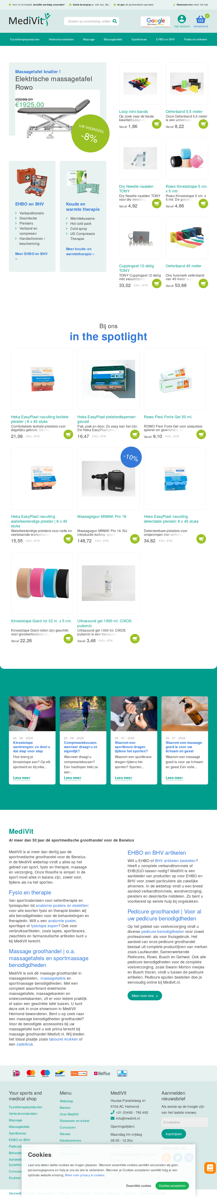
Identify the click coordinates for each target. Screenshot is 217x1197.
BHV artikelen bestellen (175, 860)
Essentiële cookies (138, 1185)
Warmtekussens (82, 218)
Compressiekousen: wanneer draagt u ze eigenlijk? (80, 746)
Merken (65, 1107)
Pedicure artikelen (195, 39)
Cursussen (67, 1127)
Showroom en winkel (74, 1120)
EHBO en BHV (165, 39)
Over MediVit (69, 1114)
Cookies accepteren (172, 1185)
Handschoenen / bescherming (32, 241)
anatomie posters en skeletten (62, 905)
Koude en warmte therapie (83, 206)
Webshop (66, 1101)
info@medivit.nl (128, 1118)
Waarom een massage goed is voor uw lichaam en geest (184, 746)
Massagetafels (113, 39)
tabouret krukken (63, 1039)
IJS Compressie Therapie (82, 236)
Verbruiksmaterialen (61, 39)
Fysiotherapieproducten (24, 39)
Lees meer (21, 777)
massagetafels (53, 978)
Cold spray (78, 228)
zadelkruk (25, 1044)
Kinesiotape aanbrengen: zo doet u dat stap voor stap (31, 746)
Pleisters (26, 223)
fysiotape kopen (44, 925)
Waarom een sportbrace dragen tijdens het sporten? (131, 746)
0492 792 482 (201, 4)
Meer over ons (143, 995)
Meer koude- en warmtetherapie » (80, 251)
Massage (89, 39)
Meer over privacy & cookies (84, 1175)
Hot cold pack (81, 223)
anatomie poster (62, 920)
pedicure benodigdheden (162, 931)
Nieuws (65, 1133)
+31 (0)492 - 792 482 (132, 1112)
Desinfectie (28, 218)
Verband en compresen (28, 231)
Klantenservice (70, 1140)
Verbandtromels (32, 213)
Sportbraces (139, 39)
